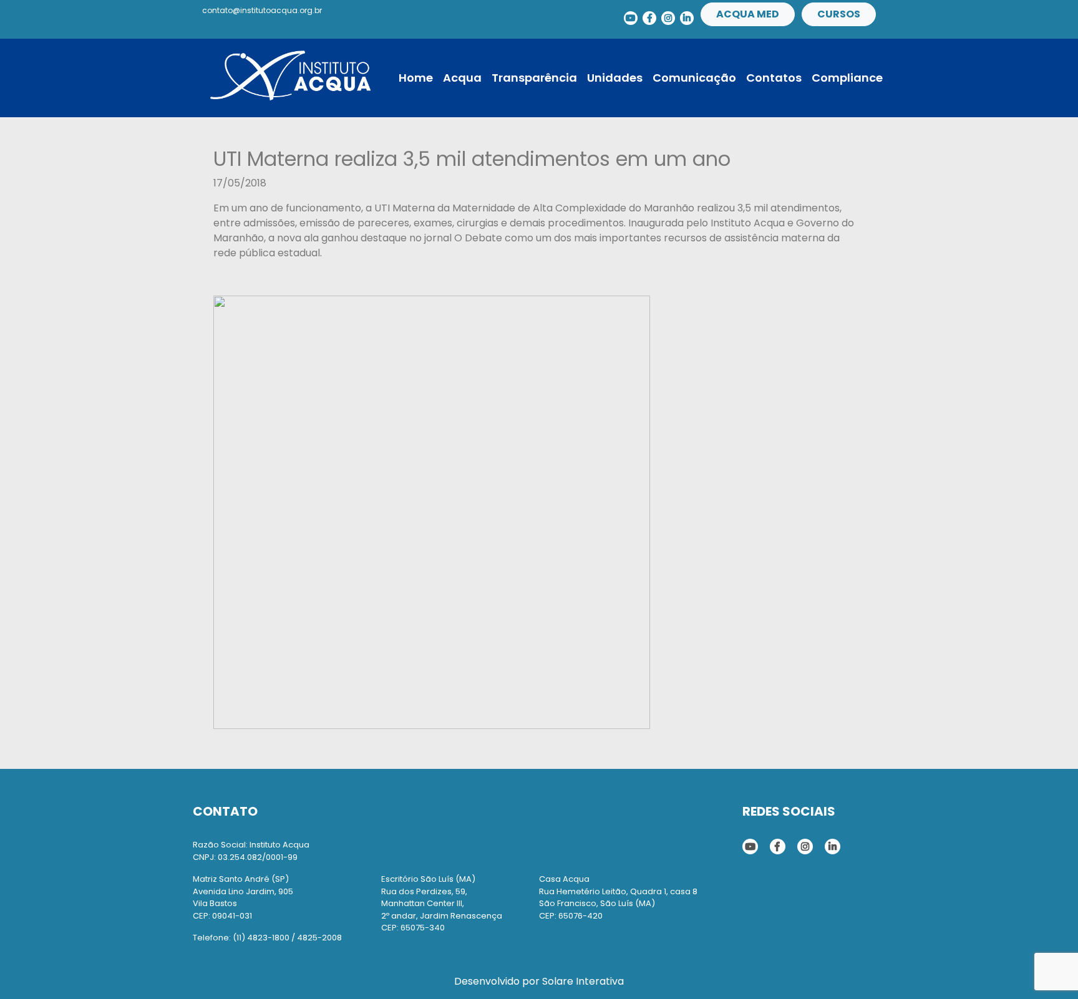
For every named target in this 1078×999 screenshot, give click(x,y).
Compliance (847, 77)
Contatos (774, 77)
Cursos (838, 14)
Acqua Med (747, 14)
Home (416, 77)
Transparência (534, 77)
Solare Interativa (583, 981)
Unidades (615, 77)
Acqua (462, 77)
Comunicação (694, 77)
